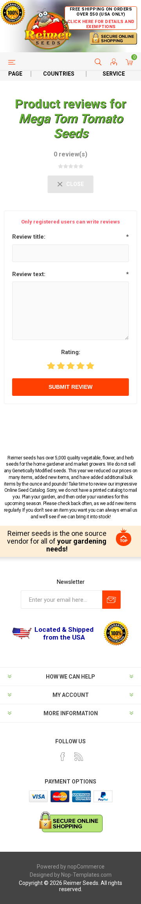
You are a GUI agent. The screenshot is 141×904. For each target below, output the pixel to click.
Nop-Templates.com (86, 875)
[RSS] (78, 756)
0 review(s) (70, 154)
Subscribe (111, 599)
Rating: (70, 352)
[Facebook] (62, 756)
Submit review (70, 387)
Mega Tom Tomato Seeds (70, 126)
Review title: (28, 236)
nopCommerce (86, 866)
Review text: (28, 274)
